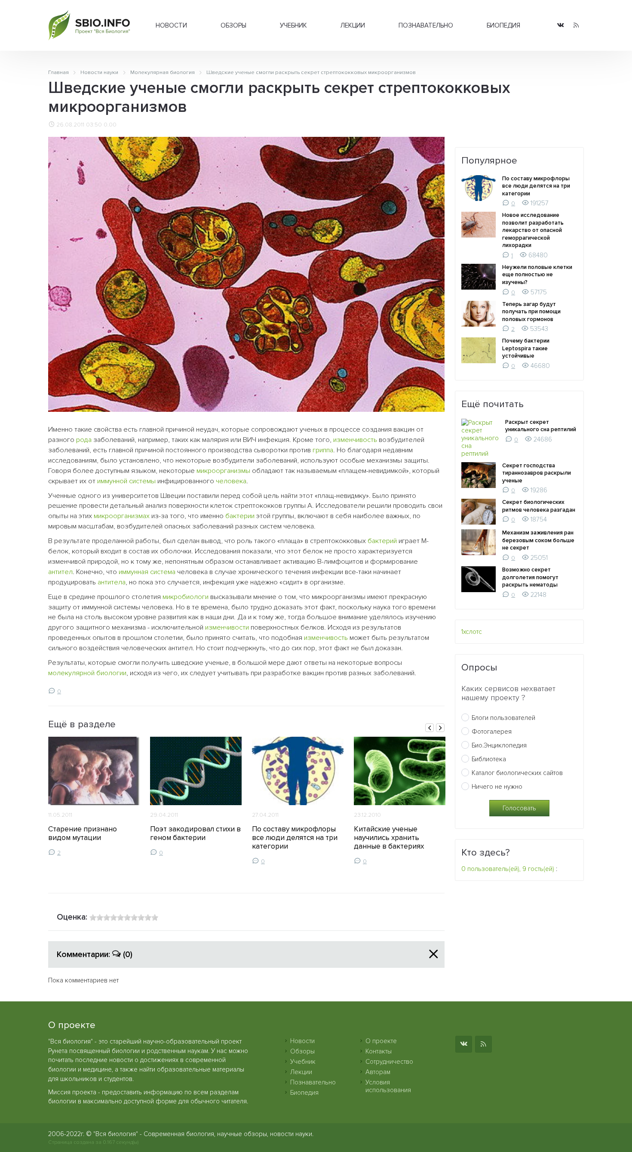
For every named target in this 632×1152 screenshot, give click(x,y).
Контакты (378, 1051)
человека (231, 481)
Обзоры (233, 25)
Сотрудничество (389, 1062)
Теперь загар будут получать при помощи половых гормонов (531, 312)
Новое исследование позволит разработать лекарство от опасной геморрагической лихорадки (533, 230)
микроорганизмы (223, 470)
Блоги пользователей (503, 718)
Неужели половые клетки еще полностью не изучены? (537, 275)
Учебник (293, 25)
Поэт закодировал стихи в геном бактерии (195, 833)
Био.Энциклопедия (499, 745)
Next (440, 727)
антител (60, 572)
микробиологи (186, 597)
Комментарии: (94, 954)
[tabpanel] (94, 796)
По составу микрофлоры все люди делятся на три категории (294, 838)
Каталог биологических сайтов (517, 773)
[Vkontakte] (560, 26)
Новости (171, 25)
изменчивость (355, 439)
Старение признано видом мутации (82, 833)
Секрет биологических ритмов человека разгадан (538, 506)
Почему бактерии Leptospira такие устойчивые (525, 348)
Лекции (353, 25)
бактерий (382, 541)
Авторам (377, 1072)
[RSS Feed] (576, 26)
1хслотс (471, 632)
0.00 (110, 124)
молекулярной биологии (87, 673)
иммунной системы (126, 481)
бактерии (240, 516)
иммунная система (147, 572)
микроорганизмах (122, 516)
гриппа (323, 450)
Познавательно (426, 25)
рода (84, 439)
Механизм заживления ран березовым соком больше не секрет (538, 540)
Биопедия (503, 25)
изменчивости (227, 627)
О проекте (381, 1041)
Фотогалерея (492, 731)
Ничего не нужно (497, 787)
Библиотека (489, 759)
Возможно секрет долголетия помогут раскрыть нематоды (530, 577)
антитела (112, 582)
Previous (429, 727)
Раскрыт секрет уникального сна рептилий (540, 426)
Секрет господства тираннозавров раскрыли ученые (536, 473)
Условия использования (388, 1086)
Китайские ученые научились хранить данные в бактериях (389, 838)
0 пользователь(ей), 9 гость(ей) (507, 869)
